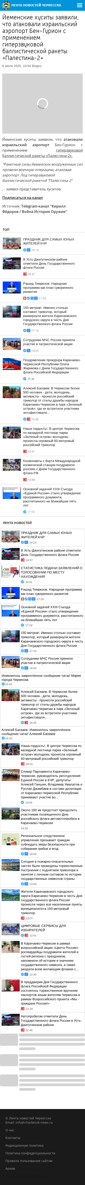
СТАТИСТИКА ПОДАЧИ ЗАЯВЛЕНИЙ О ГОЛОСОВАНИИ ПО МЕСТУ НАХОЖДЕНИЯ (51, 572)
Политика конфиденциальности (30, 1153)
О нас (9, 1130)
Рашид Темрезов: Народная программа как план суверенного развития (48, 287)
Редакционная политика (24, 1145)
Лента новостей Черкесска (26, 1176)
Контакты (12, 1138)
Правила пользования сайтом (28, 1161)
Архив (10, 1168)
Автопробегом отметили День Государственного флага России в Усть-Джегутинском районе (51, 1020)
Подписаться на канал (22, 197)
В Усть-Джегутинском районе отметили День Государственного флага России (49, 263)
